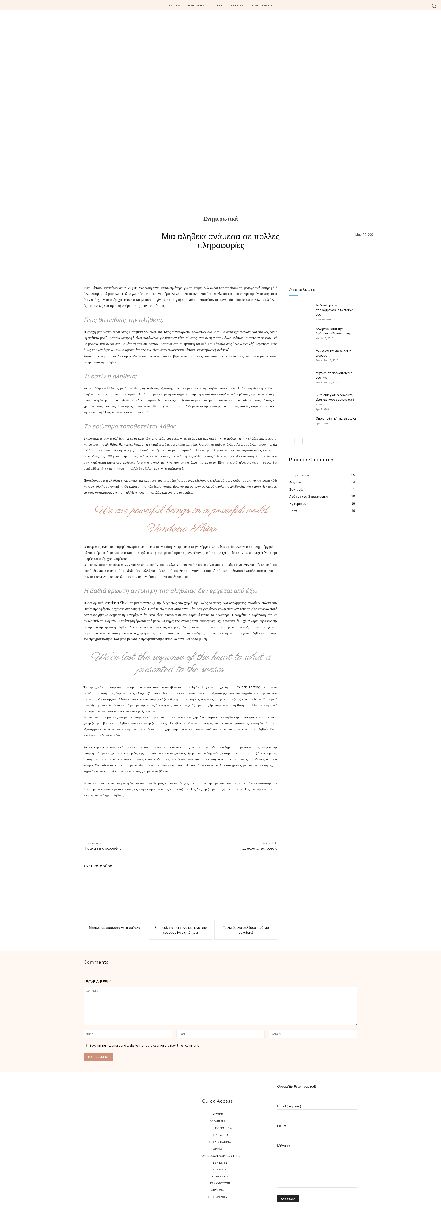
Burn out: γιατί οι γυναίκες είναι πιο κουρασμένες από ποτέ (335, 399)
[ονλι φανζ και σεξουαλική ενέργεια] (300, 356)
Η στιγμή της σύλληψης (103, 848)
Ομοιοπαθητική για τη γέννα (336, 418)
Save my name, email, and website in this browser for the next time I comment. (144, 1045)
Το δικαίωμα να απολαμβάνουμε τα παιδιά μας (334, 309)
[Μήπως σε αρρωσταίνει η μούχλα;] (115, 899)
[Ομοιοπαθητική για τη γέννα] (300, 424)
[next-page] (300, 441)
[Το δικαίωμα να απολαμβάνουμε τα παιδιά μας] (300, 311)
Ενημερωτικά (220, 219)
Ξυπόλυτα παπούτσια (259, 848)
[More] (237, 824)
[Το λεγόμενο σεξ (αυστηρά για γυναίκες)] (245, 899)
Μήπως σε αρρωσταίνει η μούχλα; (115, 927)
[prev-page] (292, 441)
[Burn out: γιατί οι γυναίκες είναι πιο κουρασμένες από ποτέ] (180, 899)
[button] (434, 5)
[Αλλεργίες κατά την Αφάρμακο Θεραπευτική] (300, 334)
